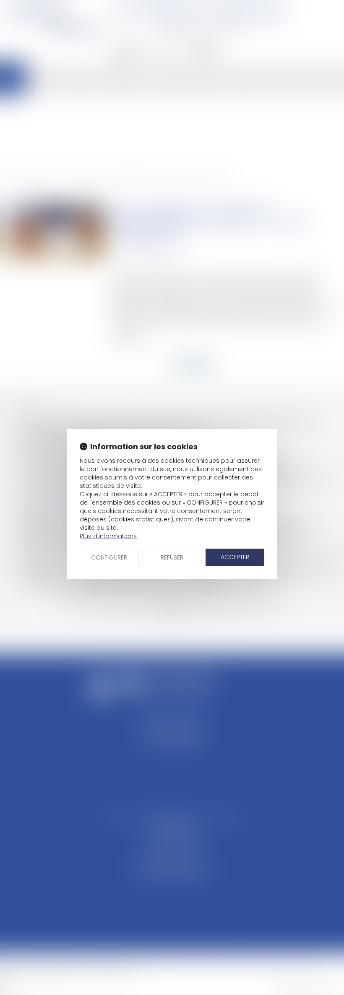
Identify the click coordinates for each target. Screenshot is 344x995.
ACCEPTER (235, 557)
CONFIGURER (109, 557)
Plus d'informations (108, 536)
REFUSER (172, 557)
